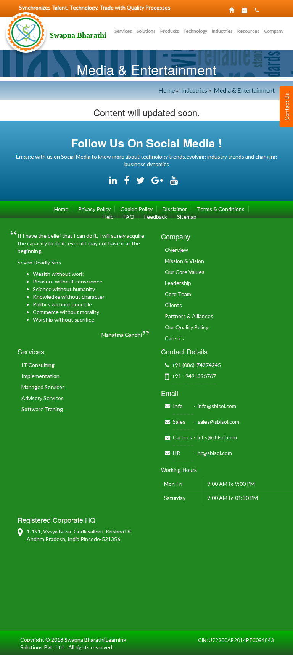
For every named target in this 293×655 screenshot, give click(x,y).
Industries (222, 31)
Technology (195, 31)
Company (273, 31)
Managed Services (43, 387)
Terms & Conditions (221, 209)
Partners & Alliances (189, 316)
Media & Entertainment (244, 90)
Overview (176, 250)
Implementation (40, 376)
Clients (173, 305)
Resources (248, 31)
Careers (174, 338)
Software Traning (42, 409)
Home (166, 90)
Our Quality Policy (186, 327)
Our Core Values (184, 272)
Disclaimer (175, 209)
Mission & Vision (184, 261)
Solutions (146, 31)
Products (169, 31)
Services (123, 31)
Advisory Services (42, 398)
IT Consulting (38, 365)
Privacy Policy (94, 209)
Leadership (178, 283)
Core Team (178, 294)
